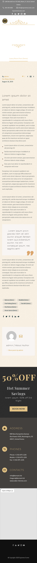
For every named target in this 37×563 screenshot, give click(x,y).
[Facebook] (12, 14)
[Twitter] (18, 14)
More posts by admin (15, 350)
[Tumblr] (12, 316)
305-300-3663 (9, 8)
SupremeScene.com (18, 11)
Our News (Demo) (8, 79)
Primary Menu (33, 20)
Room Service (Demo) (11, 310)
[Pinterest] (9, 316)
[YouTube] (24, 14)
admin (6, 76)
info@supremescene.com (26, 8)
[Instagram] (21, 14)
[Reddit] (18, 316)
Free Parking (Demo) (10, 303)
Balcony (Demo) (9, 300)
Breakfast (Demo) (23, 300)
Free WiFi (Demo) (26, 303)
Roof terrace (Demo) (10, 307)
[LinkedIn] (15, 14)
